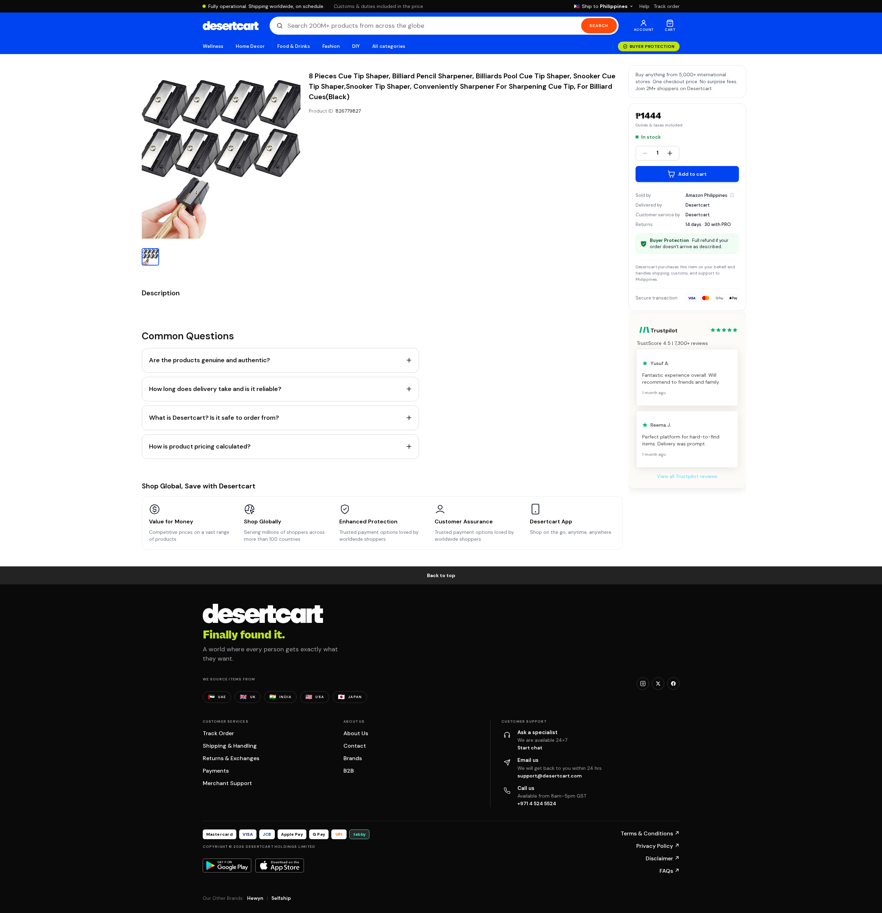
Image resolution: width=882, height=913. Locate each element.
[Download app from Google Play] (227, 865)
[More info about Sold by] (732, 195)
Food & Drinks (293, 46)
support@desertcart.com (549, 776)
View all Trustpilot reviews (687, 476)
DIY (356, 46)
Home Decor (250, 46)
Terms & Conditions (650, 833)
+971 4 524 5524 (536, 803)
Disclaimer (663, 858)
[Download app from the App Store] (279, 865)
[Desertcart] (231, 25)
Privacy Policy (658, 846)
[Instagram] (643, 683)
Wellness (213, 46)
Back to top (441, 575)
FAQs (670, 871)
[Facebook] (673, 683)
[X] (658, 683)
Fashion (331, 46)
